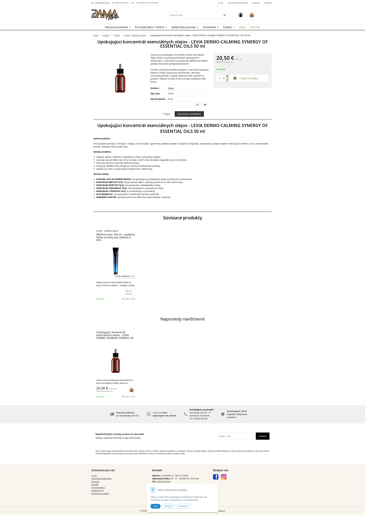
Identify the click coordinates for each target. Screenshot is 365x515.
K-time (117, 35)
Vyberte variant (128, 292)
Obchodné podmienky (238, 2)
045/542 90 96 (121, 2)
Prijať (155, 506)
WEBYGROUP (220, 511)
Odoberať (262, 436)
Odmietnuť (183, 506)
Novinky (255, 27)
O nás (220, 2)
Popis (167, 114)
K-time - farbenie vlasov (135, 35)
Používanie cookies (100, 493)
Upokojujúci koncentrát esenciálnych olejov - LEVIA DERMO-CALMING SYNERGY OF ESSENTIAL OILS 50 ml (115, 336)
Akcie (242, 27)
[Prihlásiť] (241, 15)
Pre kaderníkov (98, 487)
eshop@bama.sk (102, 2)
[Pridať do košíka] (131, 390)
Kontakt (268, 2)
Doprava (256, 2)
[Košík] (252, 15)
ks (224, 78)
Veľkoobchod (97, 490)
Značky (106, 35)
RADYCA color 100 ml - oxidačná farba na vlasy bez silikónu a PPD (115, 237)
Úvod (95, 35)
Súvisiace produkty (189, 114)
